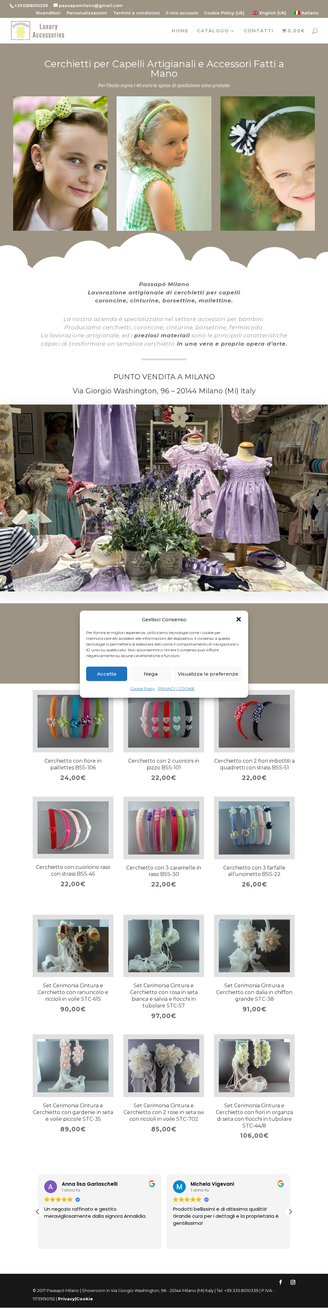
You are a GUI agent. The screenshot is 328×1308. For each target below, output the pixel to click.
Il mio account (182, 13)
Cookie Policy (142, 688)
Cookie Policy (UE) (224, 13)
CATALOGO (213, 31)
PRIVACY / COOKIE (176, 688)
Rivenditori (48, 13)
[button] (238, 619)
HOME (180, 31)
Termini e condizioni (136, 13)
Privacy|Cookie (75, 1298)
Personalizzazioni (87, 13)
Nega (151, 674)
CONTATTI (259, 31)
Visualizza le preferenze (208, 674)
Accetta (106, 674)
